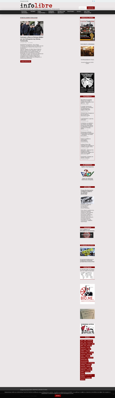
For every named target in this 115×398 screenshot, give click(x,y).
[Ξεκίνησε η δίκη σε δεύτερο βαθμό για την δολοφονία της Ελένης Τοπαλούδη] (31, 28)
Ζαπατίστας (89, 342)
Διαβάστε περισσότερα (86, 221)
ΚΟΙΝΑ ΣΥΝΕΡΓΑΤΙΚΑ (41, 12)
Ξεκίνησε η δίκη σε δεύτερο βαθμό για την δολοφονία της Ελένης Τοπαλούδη (31, 39)
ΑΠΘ (85, 340)
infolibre (31, 42)
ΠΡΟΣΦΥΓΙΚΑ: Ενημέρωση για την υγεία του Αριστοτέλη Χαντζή (87, 114)
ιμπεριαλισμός (84, 362)
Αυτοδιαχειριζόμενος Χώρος (87, 59)
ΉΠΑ (82, 340)
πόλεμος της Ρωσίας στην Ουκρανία (86, 375)
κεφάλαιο (88, 366)
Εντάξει (58, 395)
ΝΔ (85, 345)
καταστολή (83, 366)
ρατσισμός (83, 377)
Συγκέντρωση (83, 349)
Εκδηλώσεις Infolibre (87, 17)
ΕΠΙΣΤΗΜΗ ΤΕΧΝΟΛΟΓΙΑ (87, 12)
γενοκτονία (83, 354)
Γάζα (82, 342)
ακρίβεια (82, 350)
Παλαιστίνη (83, 347)
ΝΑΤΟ (82, 345)
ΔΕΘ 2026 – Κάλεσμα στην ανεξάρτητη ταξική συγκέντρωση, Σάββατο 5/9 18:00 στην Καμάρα (87, 151)
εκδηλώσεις (83, 357)
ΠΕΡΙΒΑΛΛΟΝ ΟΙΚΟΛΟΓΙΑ (61, 12)
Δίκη (85, 342)
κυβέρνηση (83, 369)
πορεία (82, 371)
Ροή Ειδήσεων (87, 96)
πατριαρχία (89, 369)
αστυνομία (91, 352)
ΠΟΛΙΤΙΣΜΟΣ (70, 11)
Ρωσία (88, 347)
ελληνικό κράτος (84, 359)
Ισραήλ (89, 343)
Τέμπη (89, 349)
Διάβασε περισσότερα (25, 61)
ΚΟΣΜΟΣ (33, 11)
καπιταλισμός (91, 362)
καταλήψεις (88, 364)
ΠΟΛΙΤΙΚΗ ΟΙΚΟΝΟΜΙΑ (24, 12)
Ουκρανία (89, 345)
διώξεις (82, 355)
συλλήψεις (89, 377)
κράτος (90, 368)
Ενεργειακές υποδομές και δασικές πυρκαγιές (87, 157)
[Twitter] (94, 1)
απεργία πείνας (84, 352)
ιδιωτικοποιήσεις (84, 361)
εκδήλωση (87, 355)
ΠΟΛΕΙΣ (79, 11)
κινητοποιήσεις (84, 368)
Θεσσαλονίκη (83, 343)
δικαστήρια (89, 354)
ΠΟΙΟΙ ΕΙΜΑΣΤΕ (83, 44)
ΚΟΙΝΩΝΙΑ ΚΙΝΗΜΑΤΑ (51, 12)
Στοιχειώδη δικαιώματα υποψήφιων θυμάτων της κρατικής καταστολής (87, 192)
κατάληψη (83, 364)
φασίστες (83, 379)
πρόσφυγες (87, 371)
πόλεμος (82, 373)
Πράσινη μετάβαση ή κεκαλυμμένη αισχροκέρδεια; (86, 140)
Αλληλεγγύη (89, 340)
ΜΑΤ (93, 343)
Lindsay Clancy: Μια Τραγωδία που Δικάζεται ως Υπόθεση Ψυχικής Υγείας (87, 145)
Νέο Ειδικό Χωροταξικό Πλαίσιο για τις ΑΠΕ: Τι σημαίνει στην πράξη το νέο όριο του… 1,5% (87, 101)
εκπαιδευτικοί (90, 357)
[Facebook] (92, 1)
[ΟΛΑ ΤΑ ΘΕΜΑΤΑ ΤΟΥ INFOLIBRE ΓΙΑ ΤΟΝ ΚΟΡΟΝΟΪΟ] (86, 237)
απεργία (87, 350)
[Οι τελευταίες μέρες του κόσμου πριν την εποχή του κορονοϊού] (86, 278)
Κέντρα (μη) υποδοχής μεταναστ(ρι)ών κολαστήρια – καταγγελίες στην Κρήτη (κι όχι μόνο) (87, 134)
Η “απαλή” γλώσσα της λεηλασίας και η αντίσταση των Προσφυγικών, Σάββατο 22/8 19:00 (87, 108)
